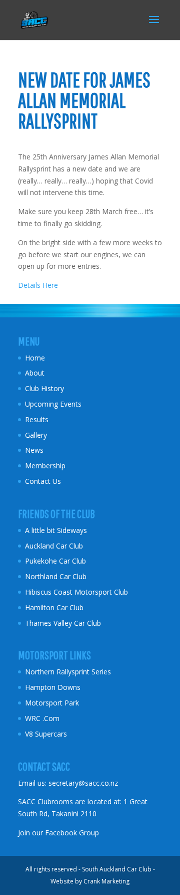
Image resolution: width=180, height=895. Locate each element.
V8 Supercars (46, 734)
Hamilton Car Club (54, 607)
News (34, 450)
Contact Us (43, 481)
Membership (45, 465)
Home (35, 358)
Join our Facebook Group (58, 832)
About (34, 373)
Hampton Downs (52, 687)
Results (36, 419)
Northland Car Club (55, 576)
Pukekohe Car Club (55, 561)
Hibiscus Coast (48, 592)
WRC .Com (42, 718)
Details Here (38, 285)
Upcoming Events (53, 404)
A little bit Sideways (56, 530)
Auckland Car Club (54, 546)
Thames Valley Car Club (63, 623)
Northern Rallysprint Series (68, 671)
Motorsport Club (102, 592)
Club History (44, 388)
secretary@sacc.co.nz (83, 783)
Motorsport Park (52, 702)
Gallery (36, 435)
